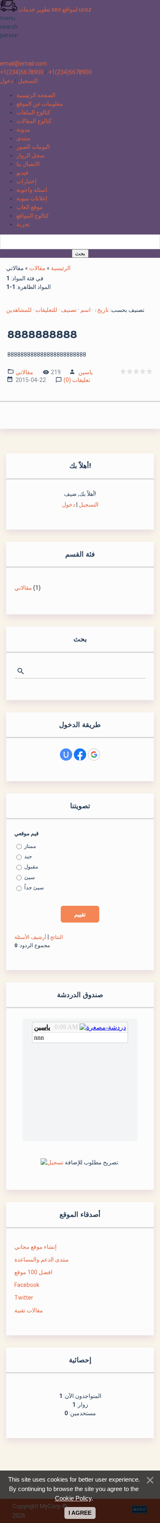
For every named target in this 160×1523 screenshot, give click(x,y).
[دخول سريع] (66, 754)
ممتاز (30, 846)
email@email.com (23, 63)
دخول (6, 80)
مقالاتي (24, 371)
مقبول (31, 867)
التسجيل (28, 80)
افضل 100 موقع (33, 1272)
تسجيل (55, 1162)
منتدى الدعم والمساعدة (41, 1259)
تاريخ (103, 310)
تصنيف (69, 310)
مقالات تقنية (28, 1310)
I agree (80, 1512)
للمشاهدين (19, 310)
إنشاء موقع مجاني (35, 1246)
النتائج (56, 937)
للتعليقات (46, 310)
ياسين (85, 372)
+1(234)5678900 (21, 72)
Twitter (23, 1297)
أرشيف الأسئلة (30, 937)
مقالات (37, 268)
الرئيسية (61, 268)
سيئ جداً (34, 887)
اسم (85, 310)
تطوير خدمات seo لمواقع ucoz (54, 9)
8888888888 (42, 334)
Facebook (26, 1285)
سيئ (29, 877)
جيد (28, 856)
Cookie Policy (73, 1498)
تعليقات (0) (77, 379)
